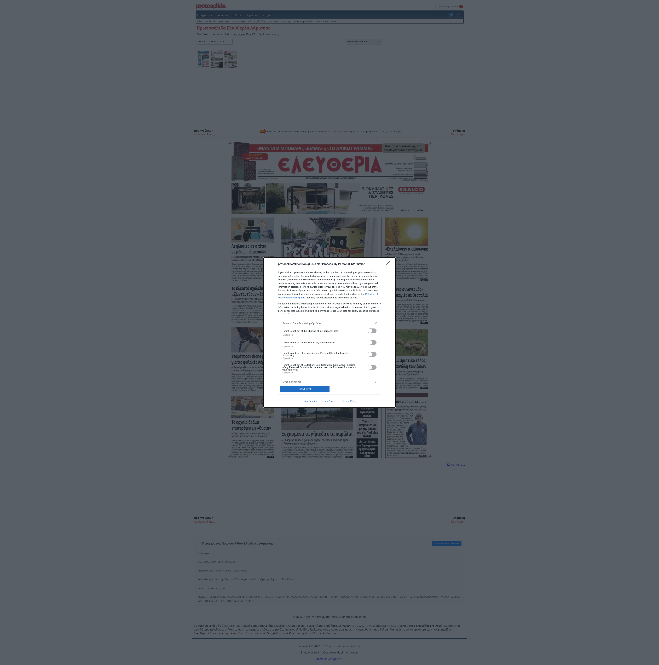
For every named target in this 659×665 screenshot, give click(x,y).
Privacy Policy (349, 401)
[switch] (372, 330)
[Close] (389, 264)
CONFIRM (304, 389)
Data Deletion (310, 401)
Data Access (329, 401)
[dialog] (329, 332)
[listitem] (329, 323)
